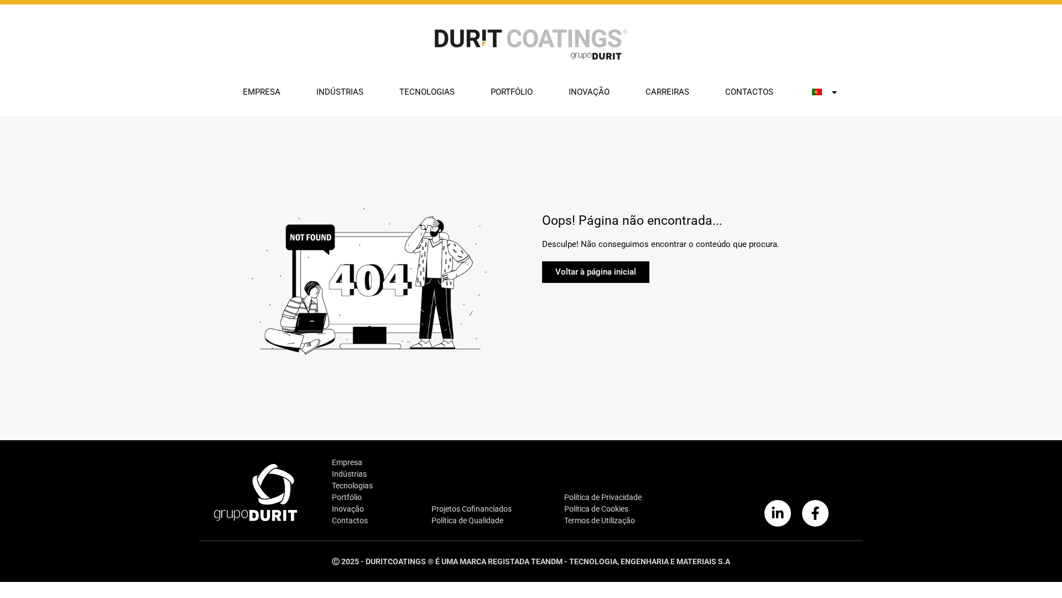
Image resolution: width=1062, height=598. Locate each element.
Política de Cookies (596, 508)
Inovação (589, 92)
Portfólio (512, 92)
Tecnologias (427, 92)
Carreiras (667, 92)
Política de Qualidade (467, 520)
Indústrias (339, 92)
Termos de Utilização (599, 520)
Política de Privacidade (603, 497)
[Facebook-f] (815, 513)
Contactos (749, 92)
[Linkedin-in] (777, 513)
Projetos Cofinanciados (471, 508)
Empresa (261, 92)
